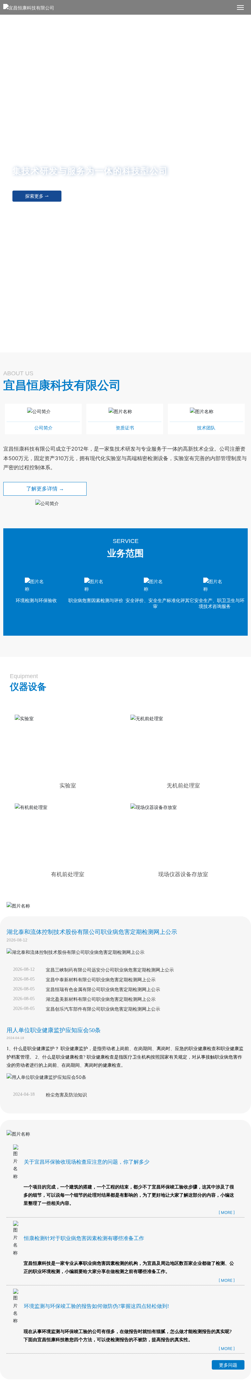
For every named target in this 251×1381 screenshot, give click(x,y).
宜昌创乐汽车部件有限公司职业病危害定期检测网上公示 (103, 1009)
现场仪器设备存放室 (183, 874)
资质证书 (125, 427)
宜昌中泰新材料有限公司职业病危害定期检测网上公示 (101, 979)
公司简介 (43, 427)
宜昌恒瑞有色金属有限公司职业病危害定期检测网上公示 (103, 989)
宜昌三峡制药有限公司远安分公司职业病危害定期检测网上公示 (110, 970)
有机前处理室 (67, 874)
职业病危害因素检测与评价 (95, 600)
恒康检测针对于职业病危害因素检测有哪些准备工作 (84, 1238)
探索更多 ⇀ (37, 196)
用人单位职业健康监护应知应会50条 (54, 1030)
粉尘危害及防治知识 (66, 1095)
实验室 (67, 786)
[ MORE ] (227, 1212)
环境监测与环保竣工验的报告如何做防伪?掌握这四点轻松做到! (96, 1306)
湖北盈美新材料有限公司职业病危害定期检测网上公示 (101, 999)
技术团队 (206, 427)
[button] (127, 347)
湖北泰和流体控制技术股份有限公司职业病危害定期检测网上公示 (92, 932)
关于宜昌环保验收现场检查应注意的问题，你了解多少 (86, 1162)
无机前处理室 (183, 786)
